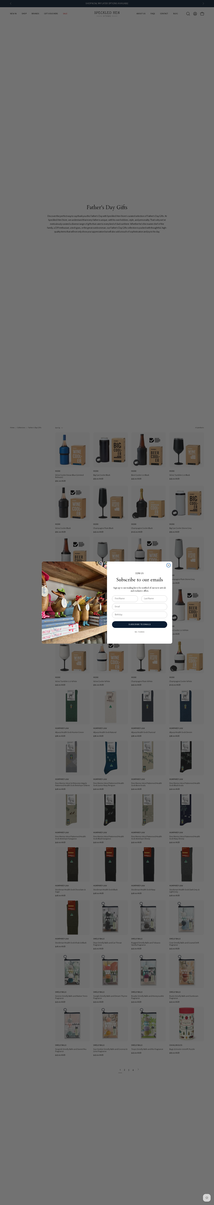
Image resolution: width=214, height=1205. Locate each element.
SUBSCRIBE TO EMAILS (140, 624)
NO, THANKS (139, 632)
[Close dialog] (169, 565)
